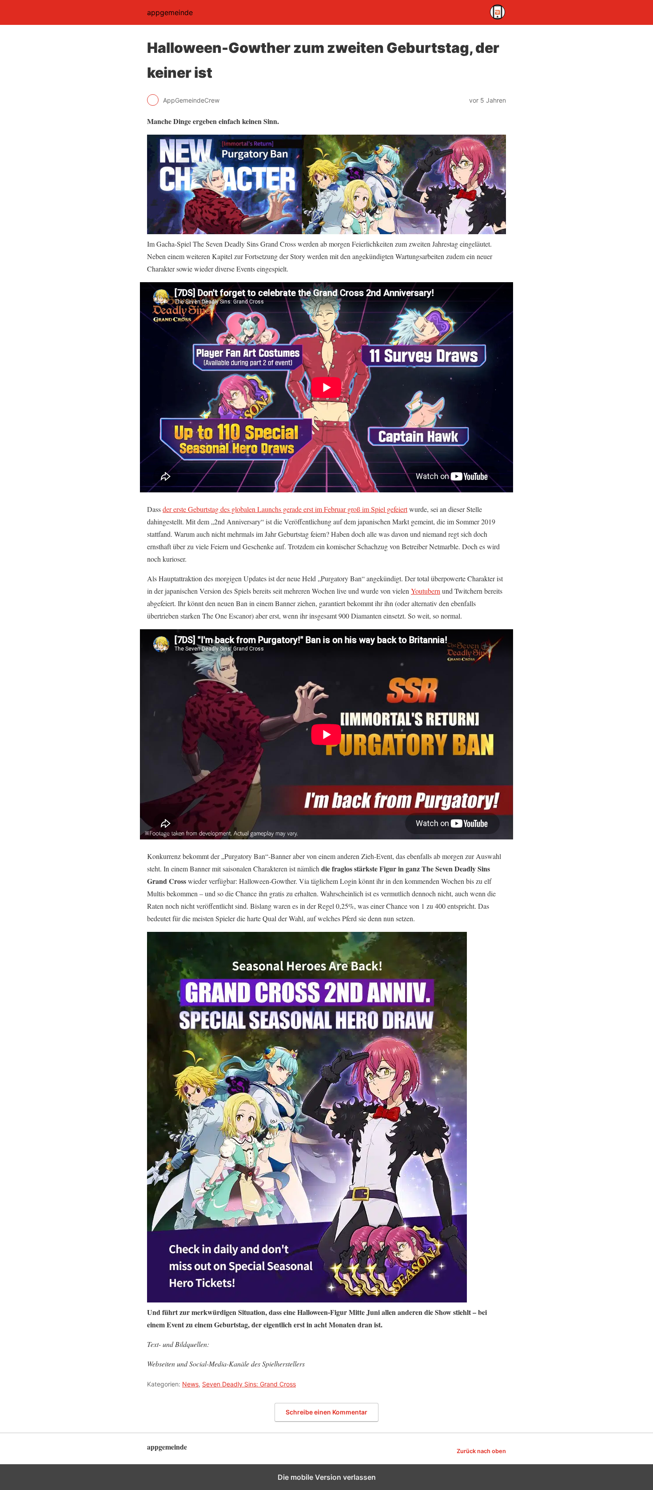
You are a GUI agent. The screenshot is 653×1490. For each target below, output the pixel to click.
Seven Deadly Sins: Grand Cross (249, 1384)
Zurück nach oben (481, 1451)
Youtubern (425, 590)
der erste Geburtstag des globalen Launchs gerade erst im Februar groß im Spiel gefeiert (285, 509)
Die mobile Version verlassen (327, 1477)
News (190, 1384)
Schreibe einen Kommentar (326, 1412)
